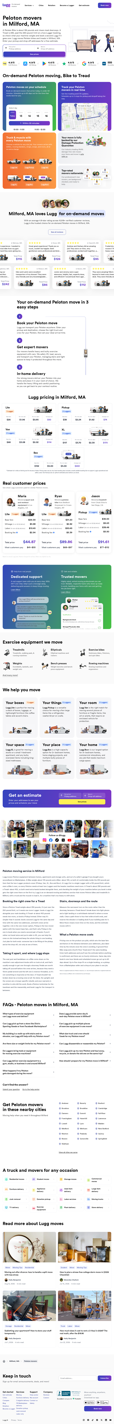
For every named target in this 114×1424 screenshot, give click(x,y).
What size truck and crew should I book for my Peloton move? (74, 1035)
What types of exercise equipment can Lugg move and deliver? (18, 1015)
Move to (43, 47)
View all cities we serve (68, 1152)
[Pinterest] (97, 1420)
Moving (19, 1395)
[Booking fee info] (17, 532)
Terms (19, 1420)
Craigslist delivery (22, 1400)
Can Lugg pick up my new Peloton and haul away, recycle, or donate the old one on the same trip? (81, 1052)
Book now (105, 5)
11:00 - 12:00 (40, 129)
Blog (4, 1403)
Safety (32, 1403)
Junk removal (21, 1411)
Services (28, 5)
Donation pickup (22, 1408)
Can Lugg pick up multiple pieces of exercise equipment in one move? (75, 1025)
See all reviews (57, 232)
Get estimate (84, 5)
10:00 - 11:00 (18, 129)
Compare (6, 1400)
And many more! (10, 675)
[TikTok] (57, 840)
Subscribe (104, 1378)
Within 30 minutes (31, 123)
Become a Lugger (9, 1409)
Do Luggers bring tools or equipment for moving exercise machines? (19, 1052)
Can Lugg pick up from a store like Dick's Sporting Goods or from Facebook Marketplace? (25, 1025)
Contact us (34, 1400)
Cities (41, 5)
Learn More (15, 589)
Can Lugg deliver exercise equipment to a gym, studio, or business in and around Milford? (24, 1062)
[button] (36, 251)
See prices (34, 54)
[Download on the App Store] (89, 1402)
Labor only (20, 1414)
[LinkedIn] (106, 1420)
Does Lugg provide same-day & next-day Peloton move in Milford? (75, 1015)
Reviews (46, 1395)
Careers (46, 1398)
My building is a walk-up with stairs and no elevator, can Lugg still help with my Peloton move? (26, 1035)
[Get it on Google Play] (103, 1402)
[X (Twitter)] (63, 840)
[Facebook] (51, 840)
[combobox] (18, 48)
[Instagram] (44, 840)
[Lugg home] (6, 5)
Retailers (51, 5)
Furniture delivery (22, 1398)
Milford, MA (14, 1361)
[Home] (4, 1361)
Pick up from (12, 47)
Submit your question (11, 1089)
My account (34, 1398)
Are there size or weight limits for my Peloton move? (26, 1043)
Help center (34, 1395)
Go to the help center (31, 1089)
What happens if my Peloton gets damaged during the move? (17, 1072)
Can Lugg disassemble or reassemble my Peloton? (82, 1043)
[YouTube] (69, 840)
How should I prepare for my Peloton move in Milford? (83, 1061)
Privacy (13, 1420)
